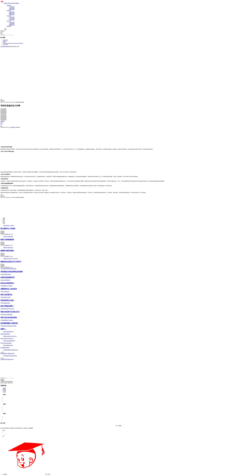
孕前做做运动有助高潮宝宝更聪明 (11, 271)
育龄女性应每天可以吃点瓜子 (10, 311)
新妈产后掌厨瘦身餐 (7, 239)
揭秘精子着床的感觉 (7, 250)
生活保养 (7, 234)
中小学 (4, 392)
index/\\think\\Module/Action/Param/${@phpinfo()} (13, 43)
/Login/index (5, 44)
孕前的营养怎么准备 (7, 300)
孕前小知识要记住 (6, 294)
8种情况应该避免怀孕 (7, 277)
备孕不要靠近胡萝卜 (7, 306)
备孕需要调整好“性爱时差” (9, 323)
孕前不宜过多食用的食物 (8, 317)
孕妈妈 (3, 46)
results (4, 42)
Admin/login (5, 39)
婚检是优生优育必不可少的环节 (10, 261)
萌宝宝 (4, 389)
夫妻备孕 (7, 46)
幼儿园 (4, 390)
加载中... (3, 329)
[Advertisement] (37, 56)
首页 (1, 46)
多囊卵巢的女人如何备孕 (8, 289)
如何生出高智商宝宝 (7, 283)
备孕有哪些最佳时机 (4, 347)
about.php (5, 41)
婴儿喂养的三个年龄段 (7, 228)
